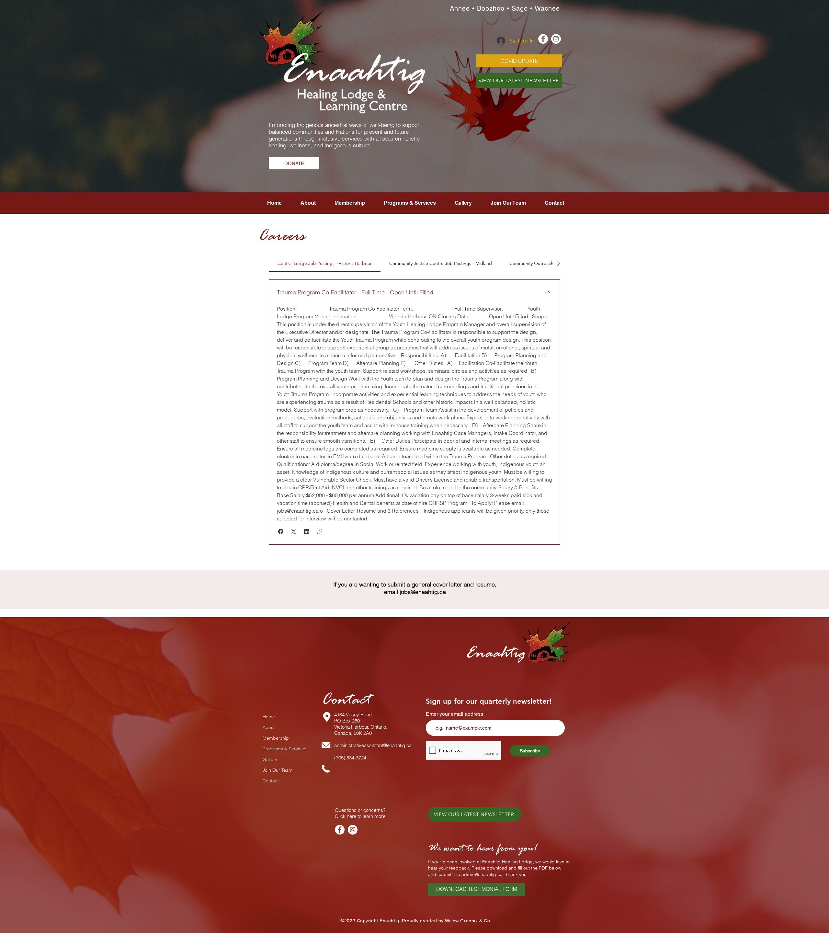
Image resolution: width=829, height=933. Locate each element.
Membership (276, 738)
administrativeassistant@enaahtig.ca (373, 745)
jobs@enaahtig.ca (423, 592)
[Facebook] (340, 830)
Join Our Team (277, 770)
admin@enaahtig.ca (482, 874)
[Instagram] (353, 830)
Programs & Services (284, 749)
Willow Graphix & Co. (468, 920)
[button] (508, 203)
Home (269, 717)
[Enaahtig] (543, 39)
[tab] (324, 263)
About (269, 727)
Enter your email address (454, 714)
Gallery (270, 759)
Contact (271, 781)
